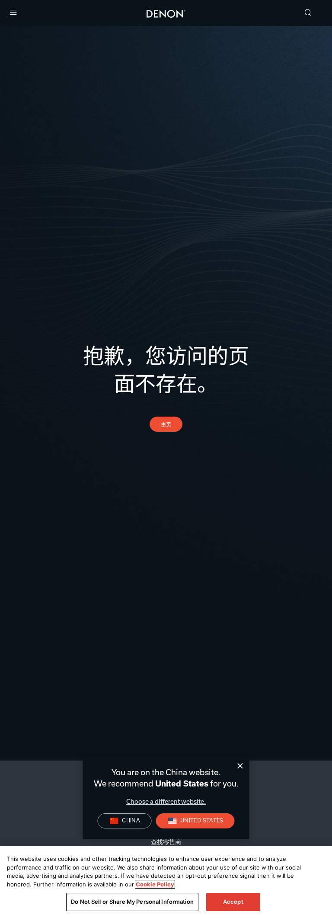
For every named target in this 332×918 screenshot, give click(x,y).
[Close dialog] (240, 766)
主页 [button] (166, 424)
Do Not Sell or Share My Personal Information (132, 901)
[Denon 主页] (166, 13)
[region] (166, 882)
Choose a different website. (166, 801)
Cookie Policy (155, 884)
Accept (233, 901)
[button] (308, 13)
